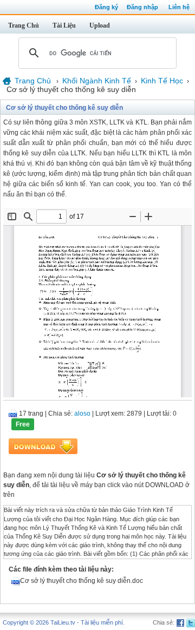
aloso (82, 413)
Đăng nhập (142, 7)
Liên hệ (179, 7)
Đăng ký (106, 7)
